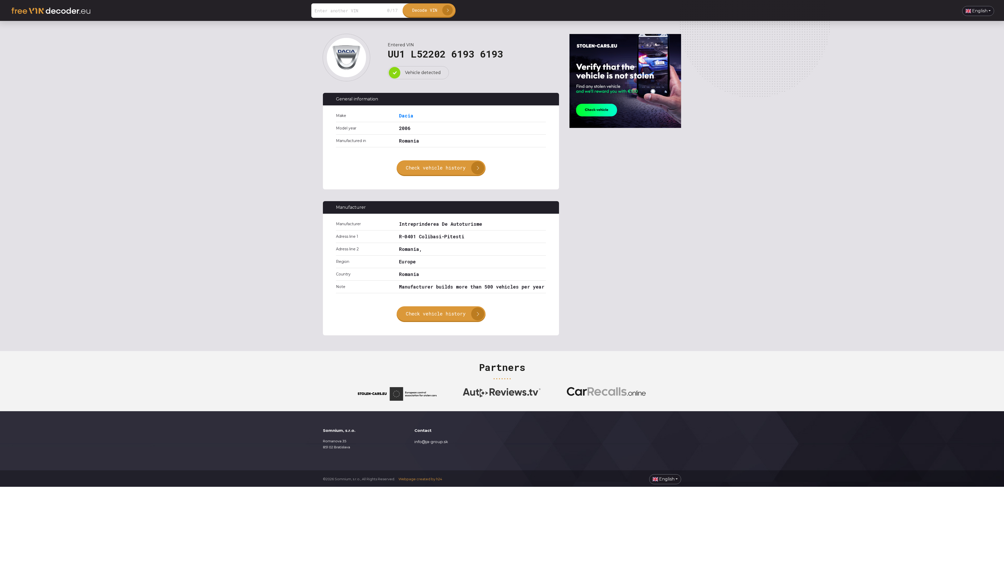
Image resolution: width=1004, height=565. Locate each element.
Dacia (406, 115)
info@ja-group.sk (431, 441)
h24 (439, 479)
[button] (978, 11)
